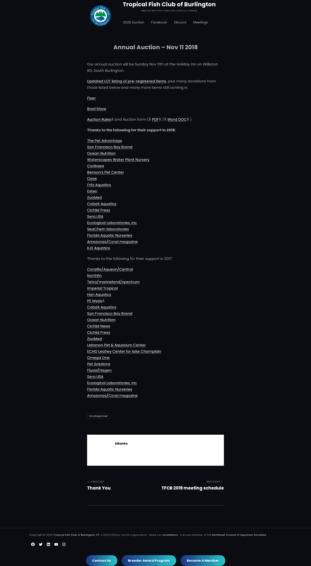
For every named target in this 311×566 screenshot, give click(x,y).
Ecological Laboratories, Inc (112, 222)
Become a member (203, 560)
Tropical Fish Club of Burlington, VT (76, 535)
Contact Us (101, 560)
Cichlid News (98, 326)
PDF (155, 119)
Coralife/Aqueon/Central (110, 269)
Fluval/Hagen (99, 370)
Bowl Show (96, 108)
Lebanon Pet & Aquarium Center (116, 345)
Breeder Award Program (149, 560)
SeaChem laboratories (108, 229)
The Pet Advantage (104, 140)
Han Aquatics (99, 294)
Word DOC (177, 119)
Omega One (98, 357)
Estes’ (92, 191)
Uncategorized (98, 416)
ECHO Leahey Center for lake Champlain (124, 351)
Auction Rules (99, 119)
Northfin (94, 275)
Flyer (91, 98)
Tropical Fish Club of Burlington (169, 4)
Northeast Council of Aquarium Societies (239, 535)
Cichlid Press (98, 210)
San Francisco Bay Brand (109, 147)
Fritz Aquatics (99, 184)
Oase (92, 178)
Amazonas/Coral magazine (112, 241)
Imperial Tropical (102, 288)
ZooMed (94, 197)
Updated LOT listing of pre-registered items (126, 81)
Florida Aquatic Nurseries (109, 235)
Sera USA (95, 216)
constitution (170, 535)
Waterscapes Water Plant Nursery (118, 159)
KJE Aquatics (98, 248)
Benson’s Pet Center (105, 172)
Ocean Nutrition (101, 153)
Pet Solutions (98, 364)
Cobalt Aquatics (101, 203)
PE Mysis (94, 300)
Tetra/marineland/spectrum (113, 281)
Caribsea (95, 165)
